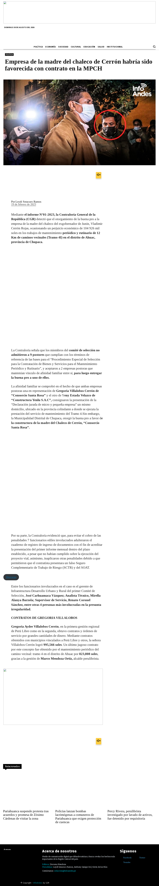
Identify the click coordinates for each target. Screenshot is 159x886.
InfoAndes (37, 883)
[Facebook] (121, 857)
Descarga (11, 577)
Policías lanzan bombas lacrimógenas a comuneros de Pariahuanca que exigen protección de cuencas (78, 816)
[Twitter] (137, 857)
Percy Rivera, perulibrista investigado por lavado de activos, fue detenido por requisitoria (129, 814)
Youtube (126, 862)
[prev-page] (6, 830)
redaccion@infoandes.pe (65, 871)
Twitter (142, 857)
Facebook (127, 857)
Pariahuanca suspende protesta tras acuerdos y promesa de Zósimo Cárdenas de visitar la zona (26, 814)
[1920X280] (79, 22)
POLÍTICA (9, 54)
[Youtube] (121, 862)
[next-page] (12, 830)
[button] (154, 46)
